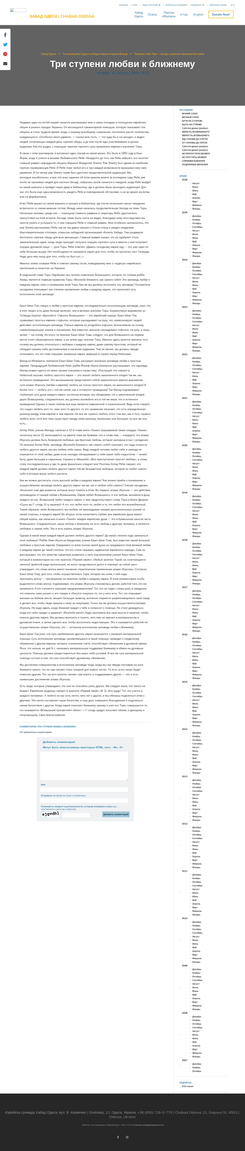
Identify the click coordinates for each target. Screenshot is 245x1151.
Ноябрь (196, 219)
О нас (135, 5)
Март (195, 201)
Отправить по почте (63, 795)
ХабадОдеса (138, 14)
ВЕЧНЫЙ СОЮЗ (190, 117)
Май (194, 194)
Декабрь (196, 216)
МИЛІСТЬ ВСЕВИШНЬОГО (196, 131)
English (198, 14)
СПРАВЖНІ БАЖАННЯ (193, 161)
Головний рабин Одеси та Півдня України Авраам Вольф (95, 53)
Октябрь (196, 223)
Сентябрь (197, 227)
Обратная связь (218, 5)
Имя (43, 784)
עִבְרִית (184, 14)
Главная (123, 5)
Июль (195, 187)
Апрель (196, 197)
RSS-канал (187, 1086)
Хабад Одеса (48, 53)
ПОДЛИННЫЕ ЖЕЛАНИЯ (195, 164)
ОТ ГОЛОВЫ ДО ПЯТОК (194, 142)
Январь (196, 208)
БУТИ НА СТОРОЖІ (192, 121)
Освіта (152, 14)
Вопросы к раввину (176, 5)
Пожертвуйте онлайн (221, 14)
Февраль (197, 205)
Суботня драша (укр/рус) (195, 128)
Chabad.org (112, 1125)
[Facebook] (118, 1137)
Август (195, 183)
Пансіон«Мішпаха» (169, 14)
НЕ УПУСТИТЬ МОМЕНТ (194, 157)
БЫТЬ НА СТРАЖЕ (192, 124)
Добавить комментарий (59, 741)
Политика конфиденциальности (148, 1125)
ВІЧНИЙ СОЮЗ (190, 113)
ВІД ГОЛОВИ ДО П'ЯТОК (195, 139)
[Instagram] (127, 1137)
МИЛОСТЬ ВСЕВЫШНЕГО (195, 135)
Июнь (195, 190)
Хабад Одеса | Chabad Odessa (62, 16)
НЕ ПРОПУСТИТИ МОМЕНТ (196, 153)
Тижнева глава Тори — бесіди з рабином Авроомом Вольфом (169, 53)
